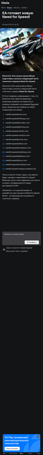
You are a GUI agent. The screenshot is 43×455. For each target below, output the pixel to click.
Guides (24, 7)
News (9, 7)
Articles (16, 7)
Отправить (31, 242)
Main (3, 7)
